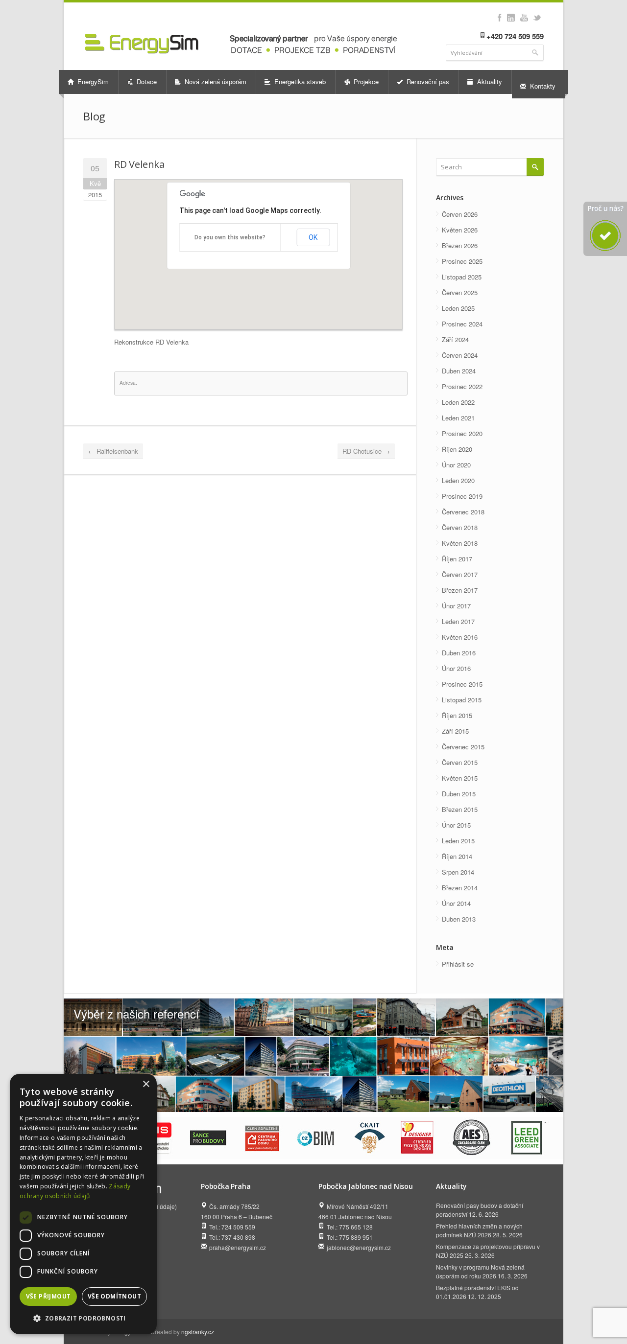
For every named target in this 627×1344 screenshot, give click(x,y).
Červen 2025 (460, 292)
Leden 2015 (458, 840)
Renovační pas (427, 81)
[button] (83, 1318)
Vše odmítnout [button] (114, 1296)
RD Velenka (139, 164)
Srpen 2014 (458, 872)
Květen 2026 (460, 229)
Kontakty (541, 86)
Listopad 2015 (462, 699)
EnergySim (92, 81)
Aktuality (488, 81)
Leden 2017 (458, 621)
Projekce (365, 81)
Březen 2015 (460, 809)
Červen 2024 (460, 355)
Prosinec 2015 (462, 684)
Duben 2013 (459, 919)
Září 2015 (455, 731)
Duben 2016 (459, 652)
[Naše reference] (313, 1055)
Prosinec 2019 (462, 496)
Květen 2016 (460, 637)
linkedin (510, 18)
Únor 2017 (456, 605)
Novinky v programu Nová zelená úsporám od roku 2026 (480, 1271)
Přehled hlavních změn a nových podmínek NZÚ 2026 (479, 1230)
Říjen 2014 (457, 856)
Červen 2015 (460, 762)
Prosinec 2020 (462, 433)
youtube (524, 18)
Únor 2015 (456, 825)
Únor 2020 (456, 464)
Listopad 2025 (462, 276)
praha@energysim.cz (237, 1247)
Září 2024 (455, 339)
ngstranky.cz (197, 1331)
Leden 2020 (458, 480)
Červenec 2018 (463, 511)
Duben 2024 (459, 370)
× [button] (145, 1084)
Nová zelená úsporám (214, 81)
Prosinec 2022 (462, 386)
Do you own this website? (229, 237)
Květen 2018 (460, 543)
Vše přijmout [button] (48, 1296)
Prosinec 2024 (462, 323)
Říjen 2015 (457, 715)
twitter (537, 18)
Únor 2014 (456, 903)
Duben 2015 (459, 793)
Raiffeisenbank (113, 451)
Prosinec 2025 (462, 261)
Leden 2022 (458, 402)
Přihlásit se (458, 964)
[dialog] (83, 1204)
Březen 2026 (460, 245)
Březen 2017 (460, 590)
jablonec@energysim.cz (359, 1247)
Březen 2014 (460, 887)
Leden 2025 (458, 308)
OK (313, 237)
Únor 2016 (456, 668)
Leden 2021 (458, 417)
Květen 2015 (460, 778)
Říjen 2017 (457, 558)
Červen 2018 (460, 527)
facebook (499, 18)
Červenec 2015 (463, 746)
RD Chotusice (366, 451)
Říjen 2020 (457, 449)
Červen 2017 (460, 574)
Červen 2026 (460, 214)
